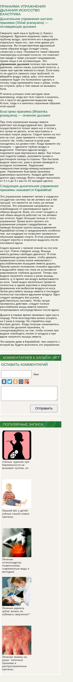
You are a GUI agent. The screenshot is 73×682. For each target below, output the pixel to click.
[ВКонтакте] (4, 381)
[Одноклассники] (15, 381)
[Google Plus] (26, 381)
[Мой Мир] (21, 381)
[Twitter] (9, 381)
